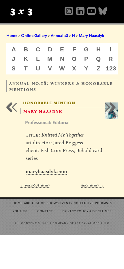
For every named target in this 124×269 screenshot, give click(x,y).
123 (111, 68)
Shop (40, 202)
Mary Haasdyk (91, 35)
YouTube (20, 210)
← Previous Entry (35, 185)
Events (66, 202)
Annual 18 (59, 35)
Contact (45, 210)
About (29, 202)
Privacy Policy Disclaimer (87, 210)
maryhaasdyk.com (46, 171)
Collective (83, 202)
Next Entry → (92, 185)
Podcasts (103, 202)
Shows (53, 202)
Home (11, 35)
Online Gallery (34, 35)
